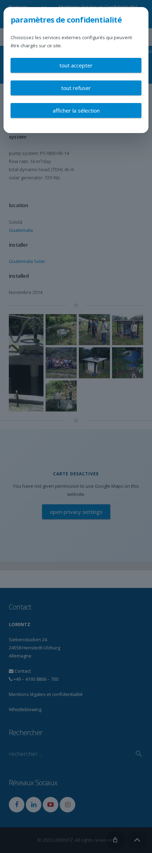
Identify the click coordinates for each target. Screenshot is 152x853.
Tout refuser (76, 87)
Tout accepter (76, 65)
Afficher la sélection (76, 110)
